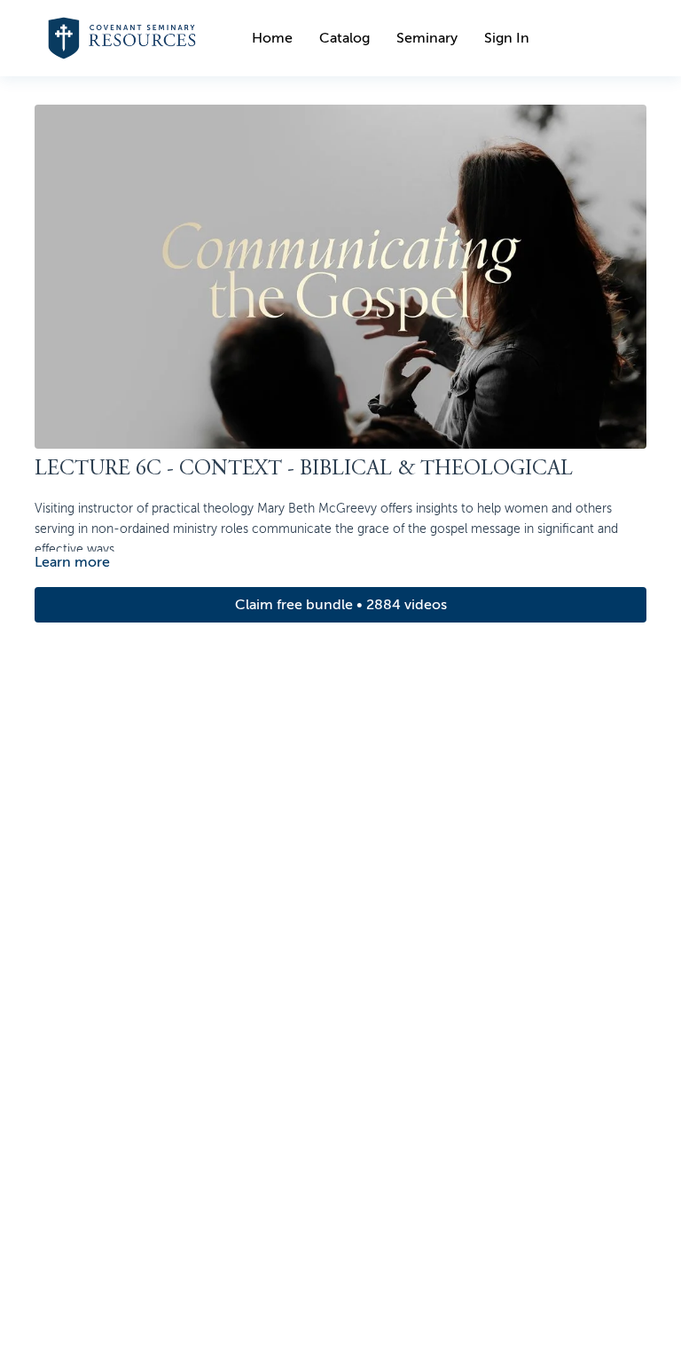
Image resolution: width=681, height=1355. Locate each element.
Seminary (427, 38)
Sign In (506, 38)
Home (272, 38)
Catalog (344, 38)
